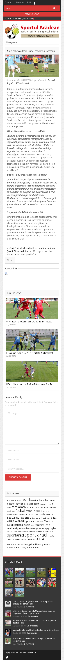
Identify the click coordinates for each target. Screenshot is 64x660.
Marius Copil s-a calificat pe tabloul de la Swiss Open (36, 630)
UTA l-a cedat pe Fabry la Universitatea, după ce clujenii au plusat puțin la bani (34, 612)
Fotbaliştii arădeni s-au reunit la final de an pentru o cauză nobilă (35, 621)
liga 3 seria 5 (47, 518)
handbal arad (12, 514)
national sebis (22, 525)
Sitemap (20, 2)
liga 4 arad (16, 521)
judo (53, 514)
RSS (29, 2)
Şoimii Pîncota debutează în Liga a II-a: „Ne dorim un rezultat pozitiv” (30, 252)
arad (26, 500)
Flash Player (22, 547)
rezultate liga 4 (42, 524)
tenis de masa (29, 539)
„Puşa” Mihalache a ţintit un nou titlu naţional (32, 247)
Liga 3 (28, 517)
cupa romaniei (41, 507)
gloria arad (45, 511)
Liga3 (10, 83)
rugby (46, 528)
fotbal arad (33, 511)
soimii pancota (45, 531)
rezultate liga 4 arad (17, 528)
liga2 (16, 517)
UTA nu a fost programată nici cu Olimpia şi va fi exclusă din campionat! (34, 602)
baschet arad (47, 500)
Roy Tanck (44, 544)
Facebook (34, 2)
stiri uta (51, 536)
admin (40, 80)
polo (32, 525)
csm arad (18, 507)
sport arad (36, 535)
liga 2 (10, 517)
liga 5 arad (30, 521)
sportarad (15, 535)
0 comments (13, 80)
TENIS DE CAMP (13, 540)
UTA (40, 539)
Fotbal (51, 80)
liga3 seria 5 (36, 518)
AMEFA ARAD (14, 500)
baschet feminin (15, 503)
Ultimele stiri (21, 83)
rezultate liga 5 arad (35, 528)
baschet (34, 500)
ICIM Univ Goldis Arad (39, 514)
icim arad (23, 514)
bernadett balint (31, 503)
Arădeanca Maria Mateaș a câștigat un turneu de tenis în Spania (34, 639)
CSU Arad (29, 507)
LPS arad (39, 521)
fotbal (20, 510)
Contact (9, 2)
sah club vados (19, 531)
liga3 (22, 518)
